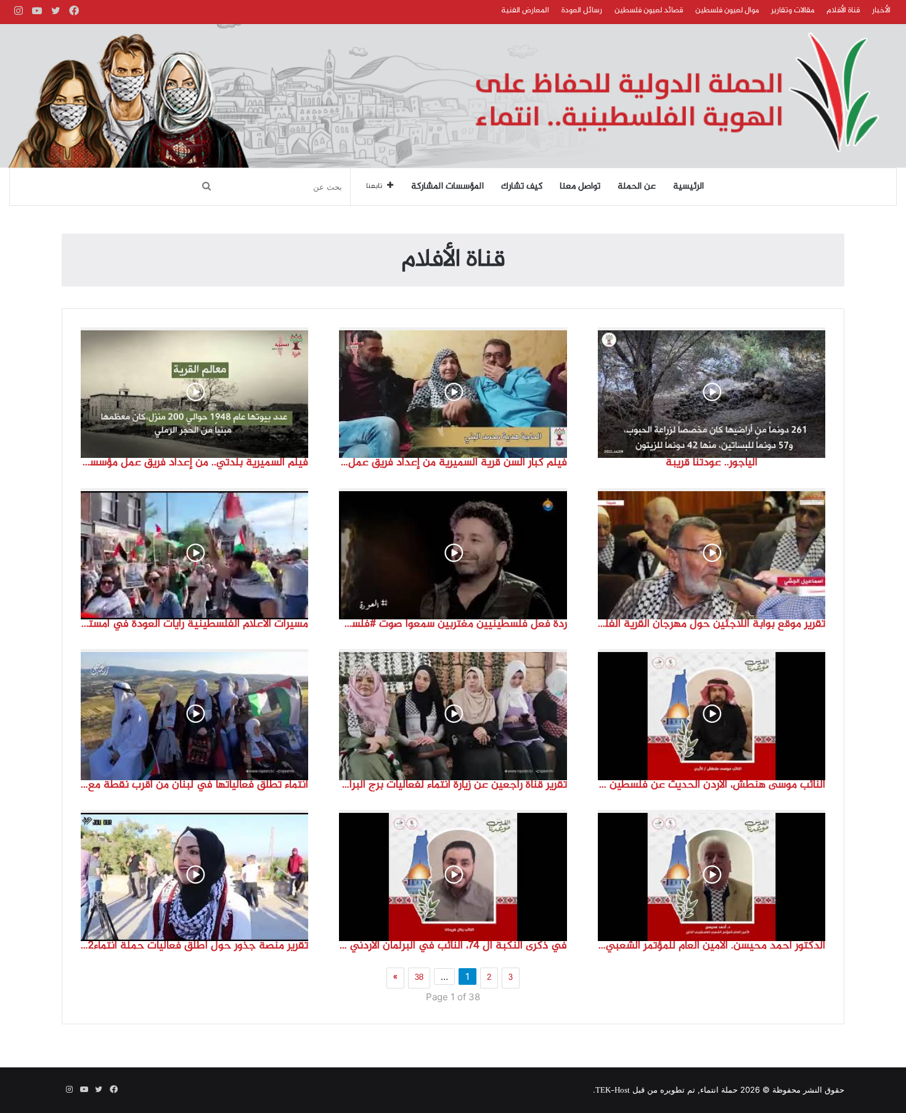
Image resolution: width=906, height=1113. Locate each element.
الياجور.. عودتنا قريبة (711, 463)
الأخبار (881, 10)
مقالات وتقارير (792, 10)
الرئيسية (688, 187)
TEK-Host (612, 1091)
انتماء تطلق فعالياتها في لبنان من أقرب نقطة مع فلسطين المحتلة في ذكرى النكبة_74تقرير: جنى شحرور (194, 785)
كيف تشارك (521, 187)
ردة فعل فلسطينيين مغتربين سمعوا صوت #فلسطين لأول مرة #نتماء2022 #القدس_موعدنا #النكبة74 (452, 624)
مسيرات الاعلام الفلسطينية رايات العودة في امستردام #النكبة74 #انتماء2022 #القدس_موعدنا (194, 624)
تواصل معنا (580, 187)
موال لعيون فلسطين (727, 10)
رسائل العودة (581, 10)
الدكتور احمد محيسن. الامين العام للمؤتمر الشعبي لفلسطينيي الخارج (711, 946)
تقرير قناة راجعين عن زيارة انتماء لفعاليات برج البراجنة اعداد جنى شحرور (452, 785)
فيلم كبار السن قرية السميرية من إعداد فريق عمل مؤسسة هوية (452, 463)
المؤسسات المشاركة (447, 187)
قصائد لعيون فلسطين (648, 10)
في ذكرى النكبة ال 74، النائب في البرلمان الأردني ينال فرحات (452, 946)
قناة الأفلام (843, 10)
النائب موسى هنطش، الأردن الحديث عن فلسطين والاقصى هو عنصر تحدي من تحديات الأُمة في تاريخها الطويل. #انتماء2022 (711, 785)
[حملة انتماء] (453, 96)
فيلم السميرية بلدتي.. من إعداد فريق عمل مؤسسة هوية (194, 463)
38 (419, 978)
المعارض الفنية (525, 10)
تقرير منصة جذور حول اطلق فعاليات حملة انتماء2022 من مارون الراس (194, 946)
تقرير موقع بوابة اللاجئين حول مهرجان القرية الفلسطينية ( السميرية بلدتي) (711, 624)
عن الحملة (637, 187)
